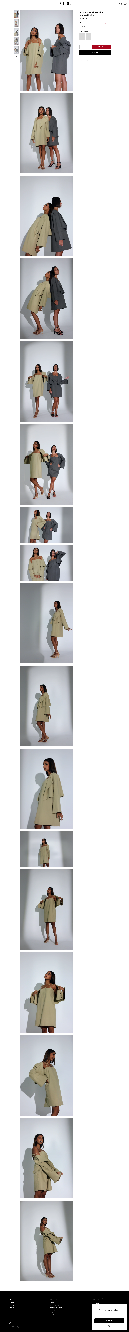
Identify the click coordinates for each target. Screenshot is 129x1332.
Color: (83, 31)
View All (52, 1315)
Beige (82, 36)
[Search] (121, 4)
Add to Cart (101, 47)
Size (95, 23)
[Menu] (4, 3)
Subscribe (109, 1320)
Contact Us (12, 1307)
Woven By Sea (54, 1302)
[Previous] (16, 8)
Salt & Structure (54, 1305)
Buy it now (95, 52)
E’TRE (13, 1326)
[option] (16, 14)
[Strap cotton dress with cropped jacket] (16, 14)
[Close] (125, 1306)
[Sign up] (119, 1304)
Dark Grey (88, 36)
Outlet (52, 1312)
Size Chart (108, 23)
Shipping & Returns (84, 60)
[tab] (85, 60)
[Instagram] (109, 1325)
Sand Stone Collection (56, 1307)
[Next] (16, 57)
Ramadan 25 (53, 1310)
